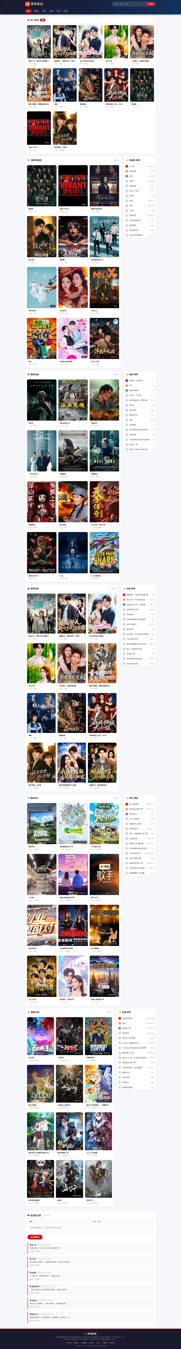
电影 (44, 11)
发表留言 (35, 1237)
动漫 (65, 11)
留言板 (112, 1343)
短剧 (51, 11)
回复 (38, 1251)
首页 (28, 11)
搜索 (151, 4)
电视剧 (36, 11)
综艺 (58, 11)
